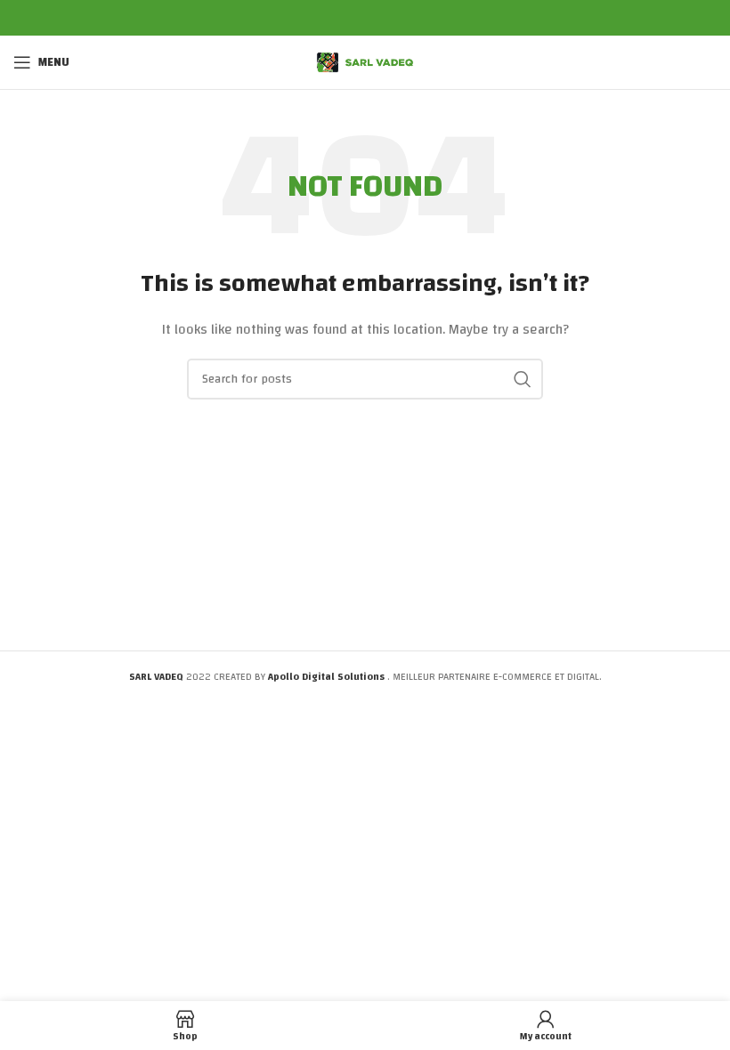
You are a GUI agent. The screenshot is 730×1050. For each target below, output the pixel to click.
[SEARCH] (522, 379)
